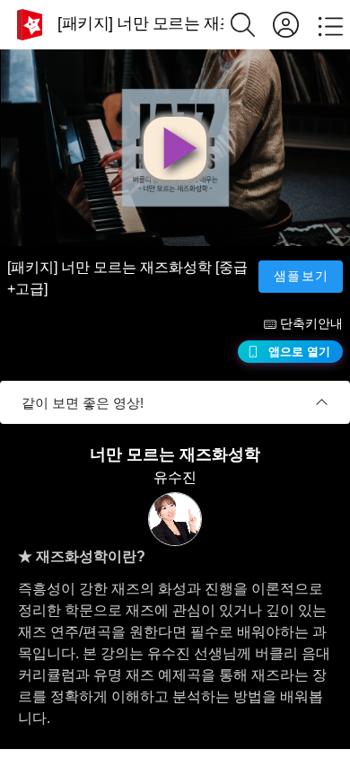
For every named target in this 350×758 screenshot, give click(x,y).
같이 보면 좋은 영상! (83, 402)
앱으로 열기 (299, 351)
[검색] (252, 25)
